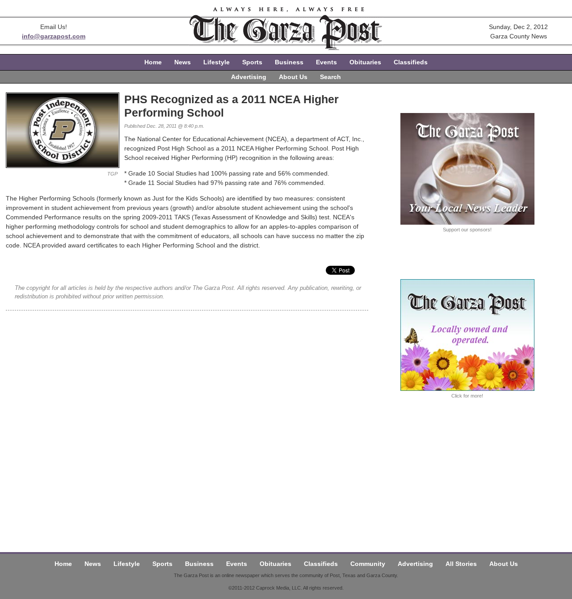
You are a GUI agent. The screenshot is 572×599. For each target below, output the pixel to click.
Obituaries (365, 62)
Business (289, 62)
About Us (293, 76)
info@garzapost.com (53, 36)
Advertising (248, 76)
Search (330, 76)
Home (153, 62)
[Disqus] (187, 422)
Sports (252, 62)
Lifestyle (216, 62)
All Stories (461, 563)
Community (367, 563)
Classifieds (411, 62)
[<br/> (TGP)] (62, 165)
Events (326, 62)
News (182, 62)
